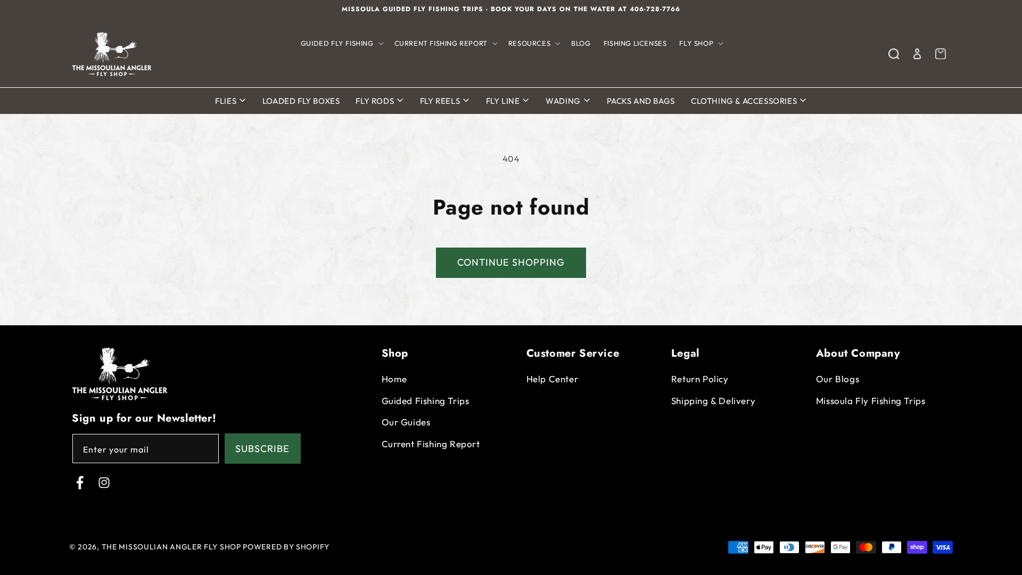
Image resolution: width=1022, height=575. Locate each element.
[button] (341, 43)
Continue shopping (511, 262)
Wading (564, 101)
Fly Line (504, 101)
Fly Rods (375, 101)
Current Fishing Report (431, 443)
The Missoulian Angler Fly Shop (171, 547)
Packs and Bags (641, 101)
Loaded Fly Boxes (301, 101)
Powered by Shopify (286, 547)
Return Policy (700, 378)
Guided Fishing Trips (425, 400)
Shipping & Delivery (713, 400)
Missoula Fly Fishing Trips (871, 400)
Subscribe (262, 448)
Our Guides (406, 422)
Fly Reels (441, 101)
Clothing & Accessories (745, 101)
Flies (226, 101)
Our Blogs (837, 378)
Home (394, 378)
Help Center (552, 378)
